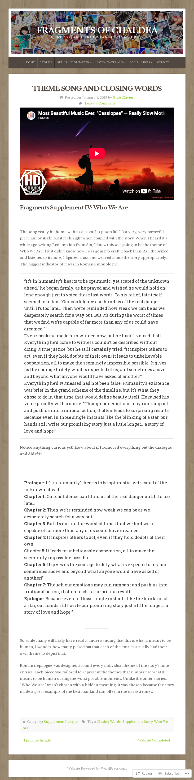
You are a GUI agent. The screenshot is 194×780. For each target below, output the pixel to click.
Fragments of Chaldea (97, 30)
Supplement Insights (61, 722)
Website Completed (154, 740)
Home (30, 62)
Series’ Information (73, 62)
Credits (163, 62)
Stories (46, 62)
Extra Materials (110, 62)
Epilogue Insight (37, 740)
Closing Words (109, 722)
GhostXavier (123, 97)
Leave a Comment (100, 103)
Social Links (140, 62)
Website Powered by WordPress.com (96, 768)
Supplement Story (137, 722)
